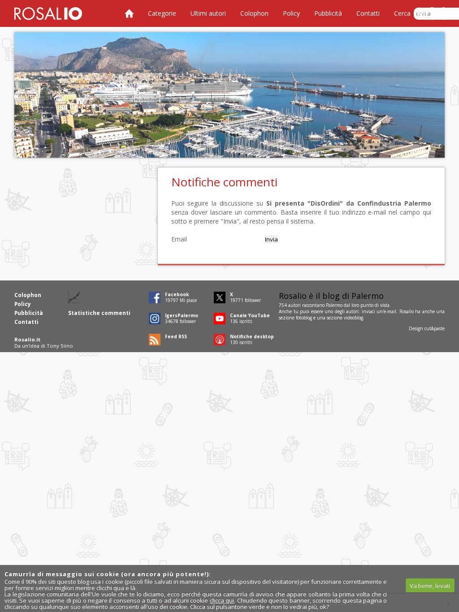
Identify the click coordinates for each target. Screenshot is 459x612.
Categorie (162, 13)
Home (129, 13)
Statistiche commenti (99, 313)
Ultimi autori (208, 13)
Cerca (402, 13)
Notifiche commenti (224, 182)
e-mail (390, 311)
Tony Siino (60, 345)
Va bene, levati (430, 586)
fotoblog (304, 318)
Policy (291, 13)
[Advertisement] (229, 95)
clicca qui (222, 600)
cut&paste (434, 328)
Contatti (368, 13)
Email (179, 239)
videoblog (353, 318)
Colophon (254, 13)
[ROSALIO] (48, 13)
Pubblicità (328, 13)
